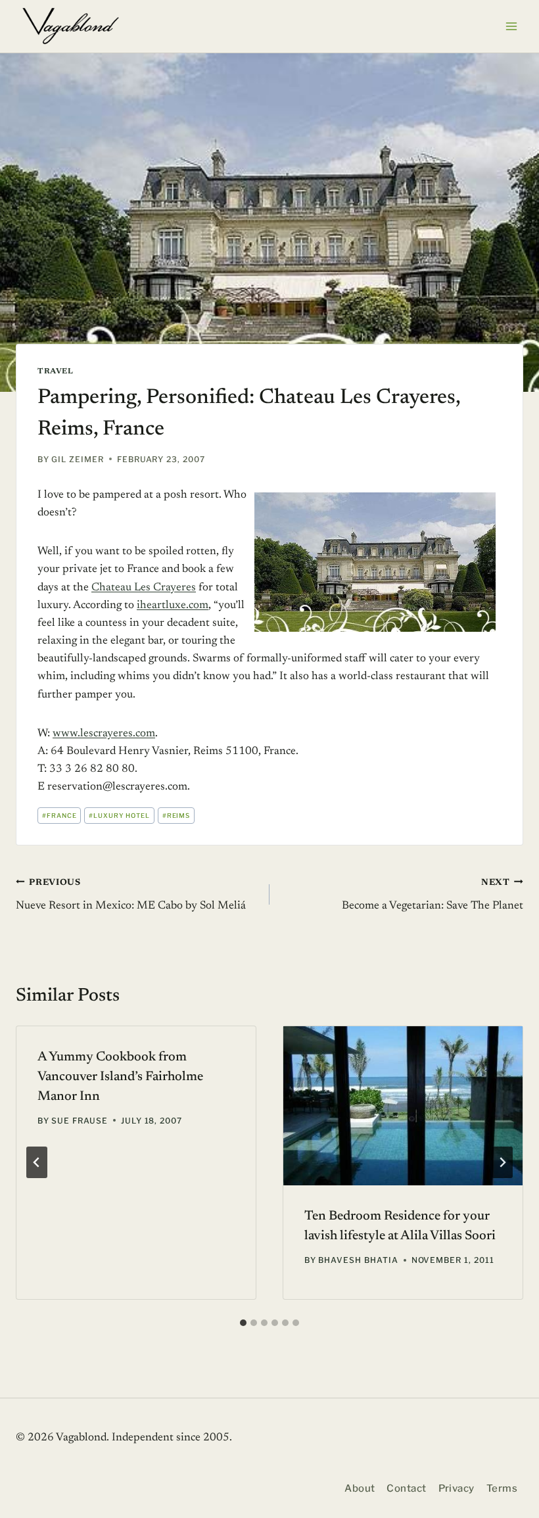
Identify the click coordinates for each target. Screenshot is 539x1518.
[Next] (502, 1162)
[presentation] (403, 1106)
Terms (501, 1488)
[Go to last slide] (36, 1162)
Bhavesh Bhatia (358, 1260)
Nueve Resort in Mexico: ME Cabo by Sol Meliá (131, 895)
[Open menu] (511, 26)
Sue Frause (79, 1121)
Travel (55, 371)
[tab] (243, 1322)
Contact (406, 1488)
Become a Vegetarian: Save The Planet (432, 895)
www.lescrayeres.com (104, 734)
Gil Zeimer (77, 459)
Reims (176, 815)
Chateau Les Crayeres (143, 588)
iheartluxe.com (172, 605)
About (359, 1488)
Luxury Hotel (120, 815)
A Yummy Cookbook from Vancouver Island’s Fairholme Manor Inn (120, 1077)
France (59, 815)
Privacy (456, 1488)
